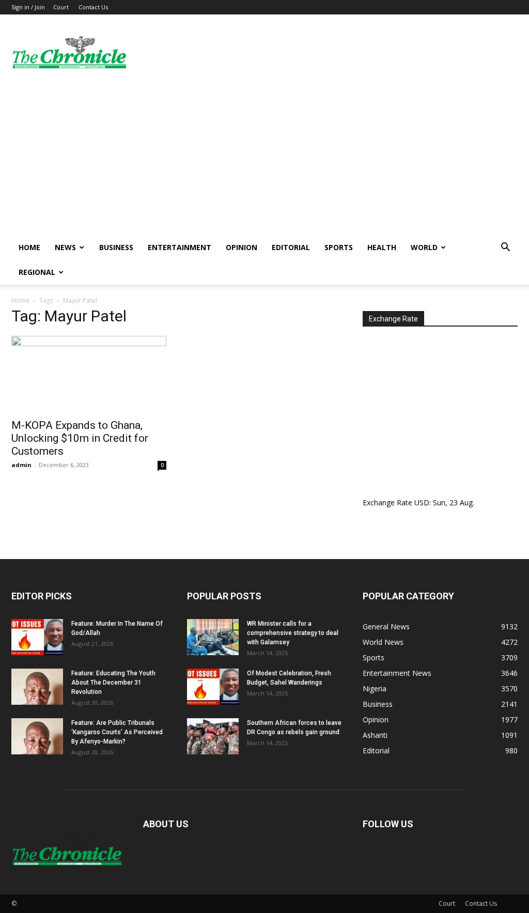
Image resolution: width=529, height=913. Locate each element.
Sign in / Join (28, 7)
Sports (338, 247)
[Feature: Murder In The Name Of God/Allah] (37, 637)
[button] (505, 248)
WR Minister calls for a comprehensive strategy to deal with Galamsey (292, 633)
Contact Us (93, 7)
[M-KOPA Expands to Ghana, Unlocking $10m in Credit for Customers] (88, 374)
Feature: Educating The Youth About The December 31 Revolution (113, 682)
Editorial (291, 247)
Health (381, 247)
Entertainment (179, 247)
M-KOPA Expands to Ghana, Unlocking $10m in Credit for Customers (79, 438)
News (65, 247)
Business (116, 247)
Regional (37, 272)
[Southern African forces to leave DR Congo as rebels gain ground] (213, 736)
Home (29, 247)
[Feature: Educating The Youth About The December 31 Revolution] (37, 687)
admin (21, 465)
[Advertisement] (264, 157)
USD (421, 502)
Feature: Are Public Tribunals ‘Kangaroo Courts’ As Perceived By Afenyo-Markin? (117, 732)
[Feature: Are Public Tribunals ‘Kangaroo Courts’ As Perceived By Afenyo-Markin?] (37, 736)
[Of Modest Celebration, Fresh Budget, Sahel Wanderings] (213, 687)
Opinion (241, 247)
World (424, 247)
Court (61, 7)
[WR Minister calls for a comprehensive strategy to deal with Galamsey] (213, 637)
